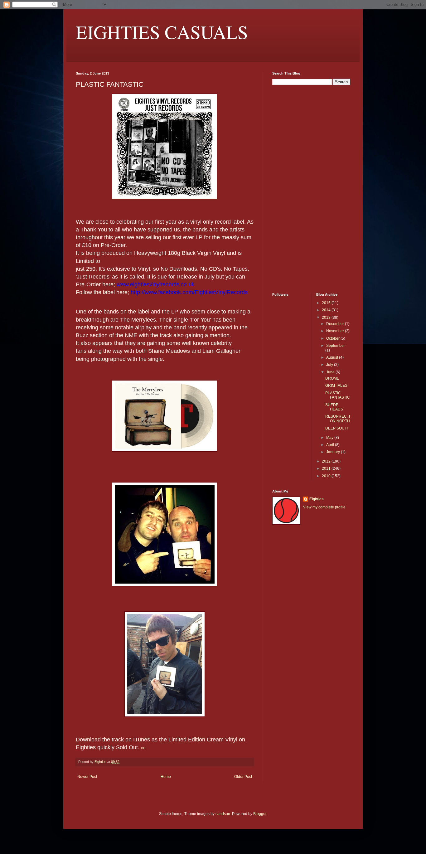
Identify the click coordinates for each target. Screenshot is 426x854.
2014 (327, 310)
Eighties (316, 499)
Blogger (259, 814)
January (333, 452)
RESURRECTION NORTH (337, 418)
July (330, 364)
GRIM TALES (336, 385)
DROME (332, 378)
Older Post (243, 776)
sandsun (222, 814)
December (335, 324)
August (332, 357)
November (335, 331)
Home (166, 776)
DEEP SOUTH (337, 428)
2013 (327, 317)
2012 (327, 461)
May (330, 437)
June (331, 372)
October (333, 338)
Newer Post (87, 776)
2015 (327, 303)
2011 (327, 468)
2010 (327, 476)
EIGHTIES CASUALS (162, 31)
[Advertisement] (291, 188)
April (330, 445)
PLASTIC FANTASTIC (337, 395)
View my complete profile (324, 507)
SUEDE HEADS (334, 407)
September (335, 345)
